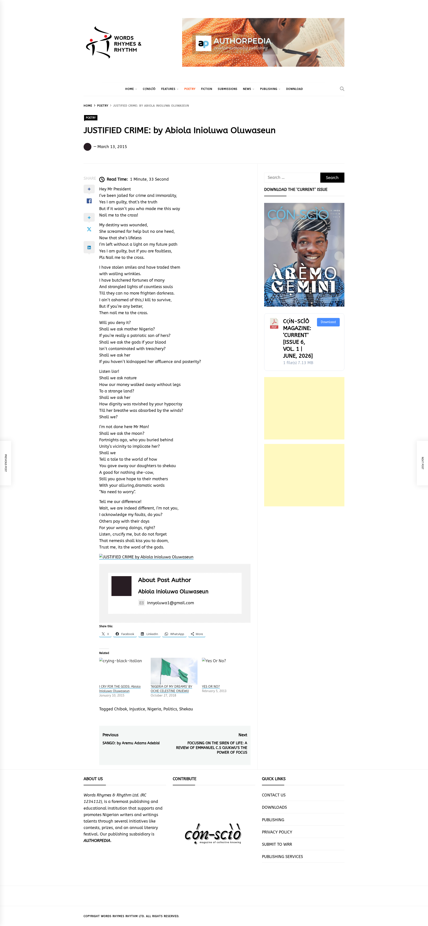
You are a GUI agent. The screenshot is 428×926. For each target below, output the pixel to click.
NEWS (247, 89)
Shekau (186, 709)
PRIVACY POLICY (277, 832)
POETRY (189, 89)
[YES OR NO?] (225, 671)
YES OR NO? (211, 687)
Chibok (120, 709)
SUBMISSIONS (227, 89)
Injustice (137, 709)
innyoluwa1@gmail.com (170, 602)
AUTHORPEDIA (97, 840)
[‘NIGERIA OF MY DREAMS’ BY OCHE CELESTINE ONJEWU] (174, 671)
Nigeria (154, 709)
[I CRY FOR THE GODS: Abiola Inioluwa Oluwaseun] (122, 671)
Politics (170, 709)
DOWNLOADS (274, 807)
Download (328, 322)
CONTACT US (274, 795)
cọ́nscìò (149, 89)
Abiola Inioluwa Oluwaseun (173, 591)
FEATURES (168, 89)
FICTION (206, 89)
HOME (129, 89)
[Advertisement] (304, 408)
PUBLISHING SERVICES (282, 856)
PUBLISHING (268, 89)
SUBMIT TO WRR (277, 844)
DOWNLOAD (294, 89)
